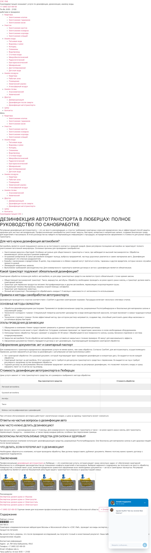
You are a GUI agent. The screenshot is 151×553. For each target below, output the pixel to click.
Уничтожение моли (17, 22)
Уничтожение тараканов (19, 20)
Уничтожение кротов (18, 28)
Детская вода (15, 70)
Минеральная (15, 65)
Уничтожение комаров (19, 30)
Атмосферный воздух (18, 86)
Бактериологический (18, 62)
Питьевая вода (15, 41)
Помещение (14, 81)
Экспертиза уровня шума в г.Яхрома (16, 497)
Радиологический (16, 60)
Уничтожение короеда (18, 33)
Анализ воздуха (11, 73)
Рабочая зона (15, 78)
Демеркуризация (16, 100)
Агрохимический (16, 92)
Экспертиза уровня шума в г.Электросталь (19, 502)
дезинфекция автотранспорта (30, 463)
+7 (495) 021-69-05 (8, 509)
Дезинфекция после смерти (21, 102)
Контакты (8, 110)
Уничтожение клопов (18, 17)
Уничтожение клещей (18, 36)
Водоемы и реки (16, 44)
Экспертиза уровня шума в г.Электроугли (18, 499)
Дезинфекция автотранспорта (22, 105)
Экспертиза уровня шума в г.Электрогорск (19, 505)
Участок (7, 25)
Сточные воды (15, 54)
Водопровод (14, 52)
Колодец (12, 46)
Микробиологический (18, 57)
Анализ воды (10, 38)
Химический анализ (17, 84)
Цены (6, 108)
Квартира (8, 15)
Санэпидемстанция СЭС (10, 214)
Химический (14, 94)
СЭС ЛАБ (4, 1)
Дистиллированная (17, 68)
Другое (7, 97)
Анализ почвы (10, 89)
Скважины (13, 49)
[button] (8, 7)
